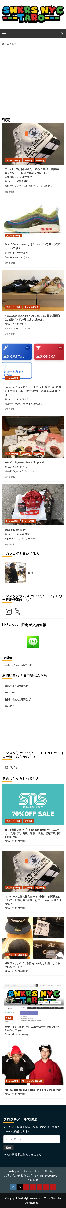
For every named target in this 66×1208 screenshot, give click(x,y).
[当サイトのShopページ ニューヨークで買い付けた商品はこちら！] (33, 1001)
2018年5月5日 (21, 466)
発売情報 (28, 160)
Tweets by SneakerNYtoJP (17, 665)
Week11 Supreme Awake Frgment (24, 462)
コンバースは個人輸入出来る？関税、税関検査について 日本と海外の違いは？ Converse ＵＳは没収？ (32, 173)
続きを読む (10, 191)
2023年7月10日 (22, 970)
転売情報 (40, 160)
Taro (9, 181)
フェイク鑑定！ (31, 306)
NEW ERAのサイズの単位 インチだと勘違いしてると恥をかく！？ (32, 964)
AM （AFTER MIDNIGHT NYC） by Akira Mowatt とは (33, 1089)
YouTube (10, 692)
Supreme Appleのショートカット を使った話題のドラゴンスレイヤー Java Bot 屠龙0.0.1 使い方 (33, 391)
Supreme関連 (12, 378)
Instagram (14, 1171)
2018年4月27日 (22, 534)
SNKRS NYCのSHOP (16, 685)
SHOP (8, 1017)
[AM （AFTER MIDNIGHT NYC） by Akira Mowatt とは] (33, 1064)
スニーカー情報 (13, 160)
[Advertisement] (33, 80)
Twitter (28, 1171)
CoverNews (51, 1198)
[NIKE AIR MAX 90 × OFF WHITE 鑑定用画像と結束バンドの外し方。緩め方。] (33, 290)
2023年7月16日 (22, 840)
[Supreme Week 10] (33, 504)
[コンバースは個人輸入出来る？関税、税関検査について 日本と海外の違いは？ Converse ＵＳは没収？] (33, 144)
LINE (38, 1171)
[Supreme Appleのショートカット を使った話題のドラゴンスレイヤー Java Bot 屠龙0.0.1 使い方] (33, 362)
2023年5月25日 (22, 252)
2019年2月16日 (21, 399)
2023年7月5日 (21, 1034)
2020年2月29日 (22, 323)
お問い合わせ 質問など (18, 699)
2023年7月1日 (21, 1093)
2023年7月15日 (22, 181)
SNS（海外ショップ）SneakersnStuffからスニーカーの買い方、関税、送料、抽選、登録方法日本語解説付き (33, 833)
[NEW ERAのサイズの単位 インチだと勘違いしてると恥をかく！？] (33, 938)
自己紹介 (10, 706)
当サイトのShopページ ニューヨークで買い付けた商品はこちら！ (32, 1028)
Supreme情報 (12, 520)
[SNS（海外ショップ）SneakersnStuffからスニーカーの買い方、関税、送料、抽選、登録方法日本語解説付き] (33, 804)
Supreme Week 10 (15, 529)
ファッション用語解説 (16, 954)
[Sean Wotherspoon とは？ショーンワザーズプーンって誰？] (33, 219)
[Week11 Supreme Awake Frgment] (33, 437)
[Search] (62, 33)
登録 (8, 1147)
